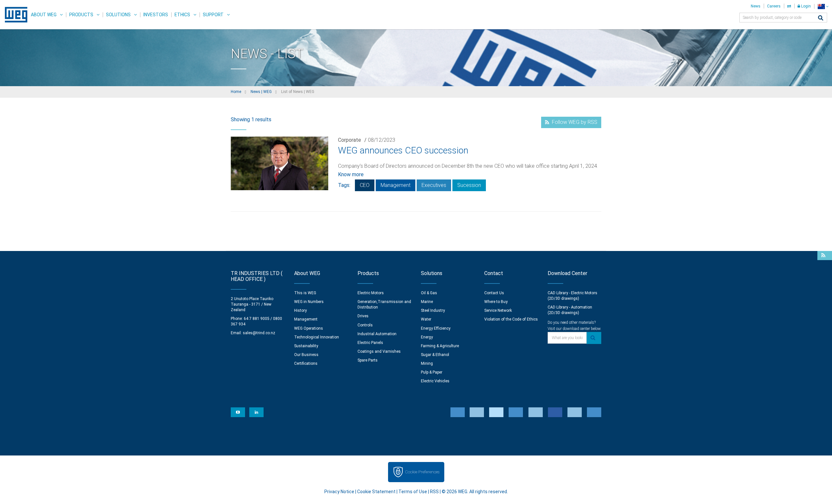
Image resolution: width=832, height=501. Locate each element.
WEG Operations (308, 328)
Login (805, 6)
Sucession (469, 185)
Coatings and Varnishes (379, 351)
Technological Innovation (316, 337)
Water (426, 319)
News (755, 6)
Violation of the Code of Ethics (511, 319)
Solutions (118, 14)
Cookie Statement (376, 491)
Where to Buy (496, 301)
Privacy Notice (339, 491)
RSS (434, 491)
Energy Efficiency (435, 328)
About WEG (44, 14)
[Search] (820, 18)
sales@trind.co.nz (259, 333)
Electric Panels (370, 342)
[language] (823, 6)
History (300, 310)
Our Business (306, 354)
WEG (14, 14)
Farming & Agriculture (440, 346)
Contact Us (494, 293)
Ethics (182, 14)
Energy (427, 337)
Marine (427, 301)
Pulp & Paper (431, 372)
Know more (351, 174)
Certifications (306, 363)
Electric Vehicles (435, 381)
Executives (434, 185)
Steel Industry (433, 310)
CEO (365, 185)
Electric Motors (371, 293)
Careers (774, 6)
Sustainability (306, 346)
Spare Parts (368, 360)
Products (81, 14)
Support (213, 14)
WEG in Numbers (309, 301)
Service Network (498, 310)
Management (395, 185)
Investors (155, 14)
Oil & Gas (429, 293)
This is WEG (305, 293)
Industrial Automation (377, 334)
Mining (427, 363)
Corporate (349, 140)
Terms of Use (412, 491)
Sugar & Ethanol (435, 354)
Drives (363, 316)
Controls (365, 325)
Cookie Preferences (422, 471)
